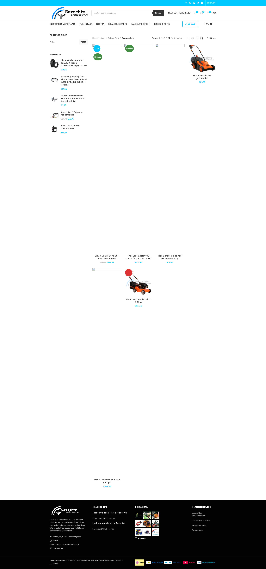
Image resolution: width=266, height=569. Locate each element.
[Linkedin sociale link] (198, 3)
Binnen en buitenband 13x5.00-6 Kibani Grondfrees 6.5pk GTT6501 (74, 63)
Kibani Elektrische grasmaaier (202, 77)
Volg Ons (142, 538)
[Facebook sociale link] (186, 3)
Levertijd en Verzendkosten (198, 514)
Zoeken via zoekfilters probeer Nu (109, 512)
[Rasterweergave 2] (192, 38)
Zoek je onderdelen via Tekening (108, 523)
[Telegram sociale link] (202, 3)
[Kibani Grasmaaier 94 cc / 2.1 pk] (138, 282)
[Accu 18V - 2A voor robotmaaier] (54, 129)
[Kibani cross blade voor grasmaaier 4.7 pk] (170, 148)
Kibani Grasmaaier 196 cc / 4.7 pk (107, 481)
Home (95, 38)
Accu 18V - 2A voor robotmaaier (70, 127)
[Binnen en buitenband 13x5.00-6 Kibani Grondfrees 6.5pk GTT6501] (54, 65)
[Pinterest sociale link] (194, 3)
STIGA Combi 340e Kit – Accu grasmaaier (107, 257)
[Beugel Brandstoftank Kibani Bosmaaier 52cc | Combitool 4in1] (54, 100)
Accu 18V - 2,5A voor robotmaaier (71, 113)
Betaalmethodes (199, 525)
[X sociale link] (190, 3)
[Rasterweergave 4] (201, 38)
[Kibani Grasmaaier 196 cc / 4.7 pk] (106, 372)
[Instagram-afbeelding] (139, 515)
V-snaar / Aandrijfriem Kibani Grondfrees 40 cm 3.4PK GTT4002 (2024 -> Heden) (74, 80)
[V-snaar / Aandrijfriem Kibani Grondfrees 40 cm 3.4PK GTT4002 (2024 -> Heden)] (54, 82)
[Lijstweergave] (188, 38)
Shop (103, 38)
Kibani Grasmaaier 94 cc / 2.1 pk (138, 301)
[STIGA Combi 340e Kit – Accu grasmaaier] (106, 148)
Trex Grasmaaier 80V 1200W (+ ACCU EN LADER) (139, 257)
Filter (83, 42)
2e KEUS (191, 24)
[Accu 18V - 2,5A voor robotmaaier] (54, 115)
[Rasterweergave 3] (197, 38)
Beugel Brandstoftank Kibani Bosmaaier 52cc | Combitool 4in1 (73, 98)
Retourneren (197, 530)
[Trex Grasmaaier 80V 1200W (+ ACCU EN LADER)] (138, 148)
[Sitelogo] (70, 12)
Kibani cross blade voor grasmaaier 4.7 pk (170, 257)
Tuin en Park (113, 38)
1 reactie (111, 518)
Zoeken (158, 13)
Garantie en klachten (201, 520)
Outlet (209, 24)
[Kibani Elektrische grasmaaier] (201, 58)
